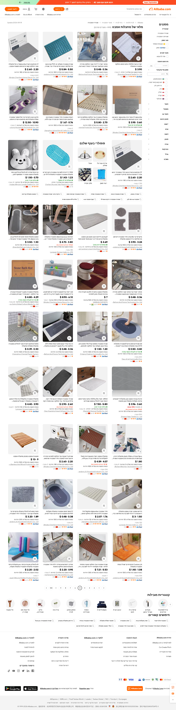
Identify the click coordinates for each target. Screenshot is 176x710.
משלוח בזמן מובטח (130, 652)
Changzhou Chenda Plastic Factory (25, 354)
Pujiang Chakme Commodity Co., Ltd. (94, 354)
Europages (123, 699)
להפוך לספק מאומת (27, 656)
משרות (168, 656)
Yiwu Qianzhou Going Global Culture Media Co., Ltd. (23, 304)
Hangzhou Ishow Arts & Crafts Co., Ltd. (58, 130)
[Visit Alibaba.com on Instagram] (18, 670)
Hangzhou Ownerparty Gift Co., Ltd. (94, 522)
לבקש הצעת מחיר (96, 647)
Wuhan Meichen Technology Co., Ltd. (128, 466)
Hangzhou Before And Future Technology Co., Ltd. (92, 74)
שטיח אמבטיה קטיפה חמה (75, 194)
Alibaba (140, 23)
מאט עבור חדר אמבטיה (125, 626)
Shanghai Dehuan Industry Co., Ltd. (25, 247)
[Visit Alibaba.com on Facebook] (32, 670)
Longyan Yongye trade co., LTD (61, 252)
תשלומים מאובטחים (129, 643)
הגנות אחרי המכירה (130, 656)
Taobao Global (98, 699)
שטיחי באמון (135, 194)
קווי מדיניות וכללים (130, 665)
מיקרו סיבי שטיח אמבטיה (51, 194)
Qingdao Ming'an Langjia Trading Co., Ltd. (23, 184)
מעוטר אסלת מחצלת (106, 621)
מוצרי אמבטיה (107, 23)
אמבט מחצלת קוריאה (29, 194)
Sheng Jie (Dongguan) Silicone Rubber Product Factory (23, 578)
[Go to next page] (46, 588)
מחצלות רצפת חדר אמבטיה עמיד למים (153, 626)
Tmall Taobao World (76, 699)
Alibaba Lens (158, 688)
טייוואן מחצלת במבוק (65, 621)
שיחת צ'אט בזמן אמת (60, 647)
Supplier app (84, 688)
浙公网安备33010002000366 (127, 706)
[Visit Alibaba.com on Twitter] (23, 670)
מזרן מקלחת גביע (141, 621)
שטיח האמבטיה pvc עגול (43, 621)
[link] (173, 687)
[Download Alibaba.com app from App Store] (30, 688)
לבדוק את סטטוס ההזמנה (25, 652)
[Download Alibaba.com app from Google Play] (13, 688)
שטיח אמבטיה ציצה (117, 194)
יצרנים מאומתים (97, 643)
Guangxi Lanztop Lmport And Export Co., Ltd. (92, 249)
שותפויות (31, 661)
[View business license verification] (109, 706)
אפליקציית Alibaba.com (49, 688)
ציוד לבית (119, 23)
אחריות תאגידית (165, 652)
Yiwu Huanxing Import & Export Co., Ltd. (58, 411)
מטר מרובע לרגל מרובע (84, 626)
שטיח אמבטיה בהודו (86, 621)
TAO (106, 699)
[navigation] (158, 305)
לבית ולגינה (130, 23)
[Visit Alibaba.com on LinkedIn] (28, 670)
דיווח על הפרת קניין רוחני (59, 661)
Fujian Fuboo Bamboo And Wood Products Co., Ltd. (23, 464)
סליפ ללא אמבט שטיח (69, 199)
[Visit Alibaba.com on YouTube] (13, 670)
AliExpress (54, 699)
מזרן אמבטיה (124, 621)
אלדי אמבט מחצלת (105, 626)
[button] (66, 9)
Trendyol (113, 699)
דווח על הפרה (63, 665)
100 (51, 588)
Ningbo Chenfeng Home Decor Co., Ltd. (23, 77)
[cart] (35, 9)
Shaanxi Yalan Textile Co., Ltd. (131, 417)
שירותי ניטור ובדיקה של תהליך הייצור (124, 661)
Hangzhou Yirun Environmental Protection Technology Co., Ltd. (92, 127)
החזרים (65, 656)
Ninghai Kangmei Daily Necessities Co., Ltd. (58, 575)
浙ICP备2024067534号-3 (149, 706)
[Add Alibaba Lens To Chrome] (135, 688)
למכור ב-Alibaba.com (26, 643)
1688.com (63, 699)
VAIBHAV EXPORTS (100, 302)
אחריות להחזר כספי (130, 647)
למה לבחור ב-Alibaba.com (162, 643)
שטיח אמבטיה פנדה (97, 194)
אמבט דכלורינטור (160, 621)
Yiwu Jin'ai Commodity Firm (132, 359)
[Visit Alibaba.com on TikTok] (8, 670)
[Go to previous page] (104, 588)
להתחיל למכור (29, 647)
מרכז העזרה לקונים (61, 643)
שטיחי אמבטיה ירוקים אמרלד (110, 199)
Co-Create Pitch (165, 647)
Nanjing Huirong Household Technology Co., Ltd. (23, 127)
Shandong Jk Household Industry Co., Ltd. (58, 74)
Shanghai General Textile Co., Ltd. (129, 74)
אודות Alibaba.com (164, 638)
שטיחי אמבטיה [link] (93, 23)
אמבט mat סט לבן (133, 199)
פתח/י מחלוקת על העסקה (59, 652)
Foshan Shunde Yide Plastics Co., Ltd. (59, 184)
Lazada (88, 699)
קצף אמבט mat (89, 199)
